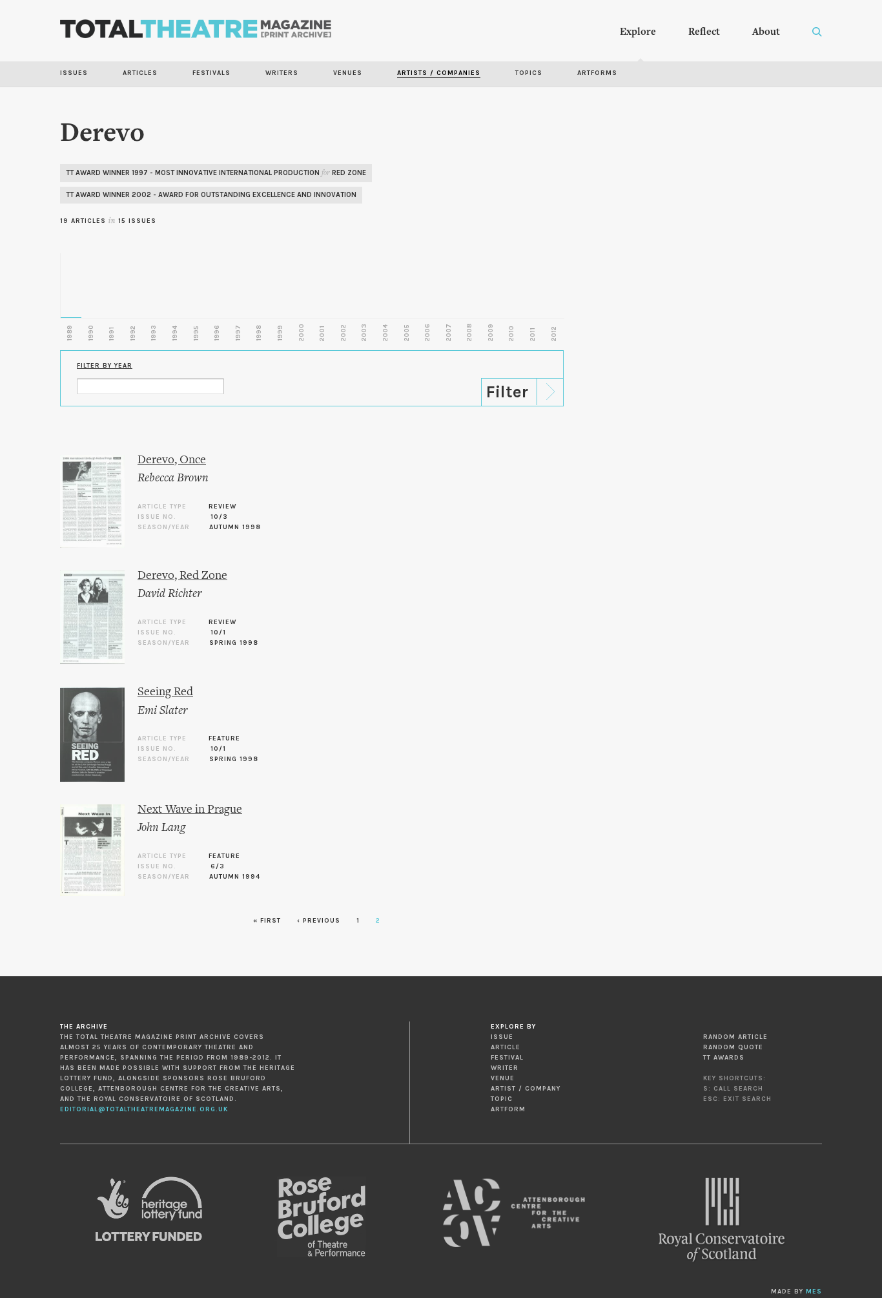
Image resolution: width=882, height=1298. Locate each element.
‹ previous (318, 921)
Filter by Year (104, 366)
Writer (504, 1068)
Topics (528, 73)
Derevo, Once (172, 460)
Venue (503, 1078)
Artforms (597, 73)
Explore (638, 32)
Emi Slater (162, 711)
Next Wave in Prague (190, 810)
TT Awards (723, 1058)
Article (505, 1047)
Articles (140, 73)
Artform (508, 1109)
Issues (74, 73)
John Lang (161, 828)
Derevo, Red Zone (182, 576)
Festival (507, 1058)
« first (267, 921)
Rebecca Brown (173, 478)
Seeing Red (165, 692)
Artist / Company (525, 1089)
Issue (502, 1037)
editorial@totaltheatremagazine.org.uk (144, 1109)
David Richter (169, 594)
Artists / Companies (438, 73)
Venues (347, 73)
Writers (281, 73)
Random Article (735, 1037)
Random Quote (733, 1047)
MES (814, 1291)
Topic (502, 1099)
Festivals (211, 73)
